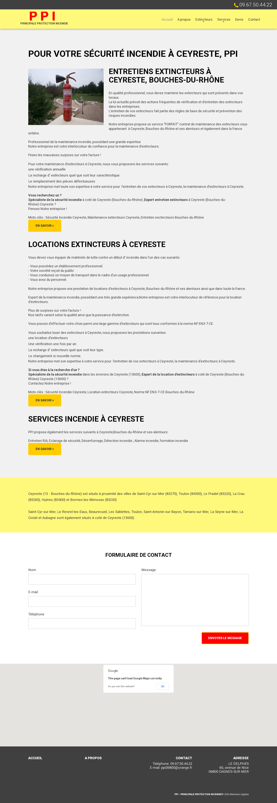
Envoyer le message (225, 638)
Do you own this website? (121, 686)
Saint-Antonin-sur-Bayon (162, 512)
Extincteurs (204, 19)
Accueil (167, 19)
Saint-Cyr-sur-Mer (42, 512)
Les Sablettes (119, 512)
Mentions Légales (239, 794)
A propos (184, 19)
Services (223, 19)
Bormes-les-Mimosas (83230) (93, 500)
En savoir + (45, 225)
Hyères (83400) (53, 500)
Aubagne (49, 518)
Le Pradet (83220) (217, 494)
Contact (254, 19)
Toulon (136, 512)
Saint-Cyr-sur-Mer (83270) (157, 494)
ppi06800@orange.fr (176, 768)
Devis (239, 19)
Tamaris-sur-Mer (196, 512)
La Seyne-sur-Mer (224, 512)
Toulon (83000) (190, 494)
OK (162, 686)
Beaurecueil (98, 512)
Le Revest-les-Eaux (72, 512)
